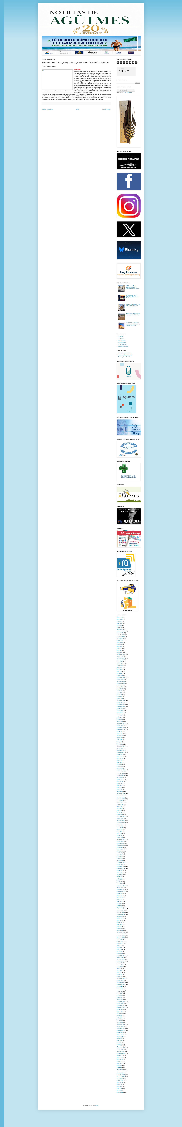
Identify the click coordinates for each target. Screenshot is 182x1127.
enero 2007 (120, 638)
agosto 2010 (120, 721)
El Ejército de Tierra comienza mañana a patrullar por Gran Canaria (132, 287)
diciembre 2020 (121, 961)
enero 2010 (120, 708)
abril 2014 (119, 806)
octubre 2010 (120, 725)
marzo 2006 (120, 619)
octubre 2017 (120, 887)
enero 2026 (120, 1078)
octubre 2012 (120, 772)
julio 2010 (119, 719)
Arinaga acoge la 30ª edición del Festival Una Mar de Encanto (132, 297)
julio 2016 (119, 858)
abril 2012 (119, 760)
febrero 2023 (120, 1011)
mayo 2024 (119, 1040)
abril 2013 (119, 783)
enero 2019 (120, 916)
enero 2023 (120, 1009)
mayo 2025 (119, 1063)
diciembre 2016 (121, 868)
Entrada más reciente (47, 109)
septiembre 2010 (121, 723)
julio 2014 (119, 812)
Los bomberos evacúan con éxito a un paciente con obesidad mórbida (133, 306)
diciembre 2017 (121, 891)
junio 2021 (119, 972)
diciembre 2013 (121, 799)
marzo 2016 (120, 851)
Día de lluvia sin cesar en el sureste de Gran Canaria (133, 314)
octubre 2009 (120, 702)
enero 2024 (120, 1032)
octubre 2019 (120, 934)
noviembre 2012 (121, 774)
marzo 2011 (120, 735)
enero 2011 (119, 731)
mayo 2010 (119, 716)
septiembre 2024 (121, 1048)
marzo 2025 (120, 1059)
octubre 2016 (120, 864)
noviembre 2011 (121, 750)
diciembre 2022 (121, 1007)
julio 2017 (119, 882)
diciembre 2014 (121, 822)
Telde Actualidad (122, 344)
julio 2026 (119, 1090)
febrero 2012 (120, 756)
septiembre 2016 (121, 862)
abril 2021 (119, 968)
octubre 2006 (120, 633)
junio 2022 (119, 995)
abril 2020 (119, 945)
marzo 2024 (120, 1036)
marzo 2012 (120, 758)
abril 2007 (119, 644)
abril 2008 (119, 667)
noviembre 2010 (121, 727)
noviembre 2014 (121, 820)
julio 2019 (119, 928)
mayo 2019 (119, 924)
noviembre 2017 (121, 889)
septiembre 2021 (121, 978)
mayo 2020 (119, 947)
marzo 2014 (120, 804)
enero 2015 (120, 824)
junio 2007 (119, 648)
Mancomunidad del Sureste (125, 355)
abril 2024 (119, 1038)
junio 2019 (119, 926)
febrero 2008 (120, 664)
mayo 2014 (119, 808)
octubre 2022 (120, 1003)
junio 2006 (119, 625)
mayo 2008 (119, 669)
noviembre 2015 (121, 843)
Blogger (96, 1105)
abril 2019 (119, 922)
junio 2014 (119, 810)
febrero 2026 (120, 1080)
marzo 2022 (120, 990)
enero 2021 (120, 963)
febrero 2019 (120, 918)
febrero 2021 (120, 965)
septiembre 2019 (121, 932)
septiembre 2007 (121, 654)
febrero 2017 (120, 872)
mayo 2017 (119, 878)
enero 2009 (120, 685)
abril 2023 (119, 1015)
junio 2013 (119, 787)
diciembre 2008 (121, 683)
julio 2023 (119, 1021)
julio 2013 (119, 789)
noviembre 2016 (121, 866)
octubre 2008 (120, 679)
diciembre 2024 (121, 1053)
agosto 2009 (120, 698)
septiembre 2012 (121, 770)
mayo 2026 (119, 1086)
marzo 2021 (120, 967)
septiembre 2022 (121, 1001)
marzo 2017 (120, 874)
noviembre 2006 (121, 635)
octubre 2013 (120, 795)
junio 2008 (119, 671)
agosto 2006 (120, 629)
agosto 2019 (120, 930)
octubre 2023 (120, 1026)
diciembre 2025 (121, 1076)
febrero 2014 (120, 802)
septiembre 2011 (121, 746)
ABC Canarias (121, 340)
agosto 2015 (120, 837)
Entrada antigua (106, 109)
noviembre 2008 (121, 681)
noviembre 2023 (121, 1028)
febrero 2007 (120, 640)
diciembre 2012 (121, 775)
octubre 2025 (120, 1073)
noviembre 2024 (121, 1051)
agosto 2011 (120, 745)
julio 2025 (119, 1067)
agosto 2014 (120, 814)
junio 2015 (119, 833)
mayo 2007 (119, 646)
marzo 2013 (120, 781)
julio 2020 (119, 951)
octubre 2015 (120, 841)
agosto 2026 (120, 1092)
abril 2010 (119, 714)
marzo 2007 (120, 642)
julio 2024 (119, 1044)
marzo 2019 (120, 920)
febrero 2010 (120, 710)
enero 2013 (120, 777)
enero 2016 (120, 847)
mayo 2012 (119, 762)
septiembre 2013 (121, 793)
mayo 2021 (119, 970)
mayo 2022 (119, 993)
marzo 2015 (120, 828)
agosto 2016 (120, 860)
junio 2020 (119, 949)
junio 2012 (119, 764)
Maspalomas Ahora (123, 346)
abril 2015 (119, 829)
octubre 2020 (120, 957)
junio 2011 (119, 741)
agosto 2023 (120, 1022)
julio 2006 (119, 627)
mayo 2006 (119, 623)
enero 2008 (120, 662)
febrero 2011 (120, 733)
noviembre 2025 (121, 1075)
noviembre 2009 (121, 704)
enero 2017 (120, 870)
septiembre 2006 (121, 631)
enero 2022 (120, 986)
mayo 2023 (119, 1017)
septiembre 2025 (121, 1071)
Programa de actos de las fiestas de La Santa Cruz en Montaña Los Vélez (133, 324)
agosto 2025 (120, 1069)
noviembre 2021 (121, 982)
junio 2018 (119, 903)
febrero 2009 (120, 687)
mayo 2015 (119, 831)
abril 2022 (119, 992)
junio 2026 (119, 1088)
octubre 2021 (120, 980)
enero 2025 (120, 1055)
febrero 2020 (120, 941)
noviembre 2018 (121, 912)
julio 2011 (119, 743)
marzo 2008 (120, 665)
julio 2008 (119, 673)
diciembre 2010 (121, 729)
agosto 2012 (120, 768)
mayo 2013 (119, 785)
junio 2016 (119, 857)
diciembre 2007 (121, 660)
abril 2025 (119, 1061)
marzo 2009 (120, 689)
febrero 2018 (120, 895)
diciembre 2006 (121, 636)
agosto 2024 (120, 1046)
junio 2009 (119, 694)
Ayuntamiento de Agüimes (124, 353)
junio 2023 (119, 1019)
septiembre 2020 (121, 955)
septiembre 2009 (121, 700)
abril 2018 (119, 899)
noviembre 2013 (121, 797)
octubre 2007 (120, 656)
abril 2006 (119, 621)
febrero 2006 (120, 617)
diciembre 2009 (121, 706)
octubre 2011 (120, 748)
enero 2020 (120, 940)
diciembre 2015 (121, 845)
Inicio (77, 109)
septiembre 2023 (121, 1024)
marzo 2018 (120, 897)
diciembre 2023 (121, 1030)
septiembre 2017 (121, 885)
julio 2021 (119, 974)
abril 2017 (119, 876)
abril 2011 (119, 737)
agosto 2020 (120, 953)
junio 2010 (119, 718)
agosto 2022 (120, 999)
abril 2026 (119, 1084)
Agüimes (121, 68)
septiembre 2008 (121, 677)
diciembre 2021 (121, 984)
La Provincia (121, 338)
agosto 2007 (120, 652)
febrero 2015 (120, 826)
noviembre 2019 (121, 936)
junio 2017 (119, 880)
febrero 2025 (120, 1057)
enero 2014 (120, 800)
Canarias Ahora (122, 342)
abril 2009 (119, 691)
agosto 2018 (120, 907)
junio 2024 (119, 1042)
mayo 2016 (119, 855)
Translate (129, 92)
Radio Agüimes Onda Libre (125, 357)
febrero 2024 (120, 1034)
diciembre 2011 (121, 752)
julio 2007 (119, 650)
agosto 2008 (120, 675)
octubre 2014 (120, 818)
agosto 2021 (120, 976)
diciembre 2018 (121, 914)
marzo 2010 (120, 712)
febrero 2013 (120, 779)
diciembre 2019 (121, 938)
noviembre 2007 (121, 658)
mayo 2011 (119, 739)
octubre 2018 (120, 911)
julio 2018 (119, 905)
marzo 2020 (120, 943)
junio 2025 (119, 1065)
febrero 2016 (120, 849)
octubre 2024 (120, 1050)
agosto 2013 (120, 791)
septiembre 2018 (121, 909)
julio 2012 (119, 766)
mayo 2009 (119, 693)
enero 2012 (120, 754)
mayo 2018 (119, 901)
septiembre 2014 (121, 816)
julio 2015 (119, 835)
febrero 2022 (120, 988)
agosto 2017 (120, 884)
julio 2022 (119, 997)
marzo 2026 (120, 1082)
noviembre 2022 (121, 1005)
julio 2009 (119, 696)
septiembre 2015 (121, 839)
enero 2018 (120, 893)
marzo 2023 (120, 1013)
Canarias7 (120, 336)
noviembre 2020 (121, 959)
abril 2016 (119, 853)
